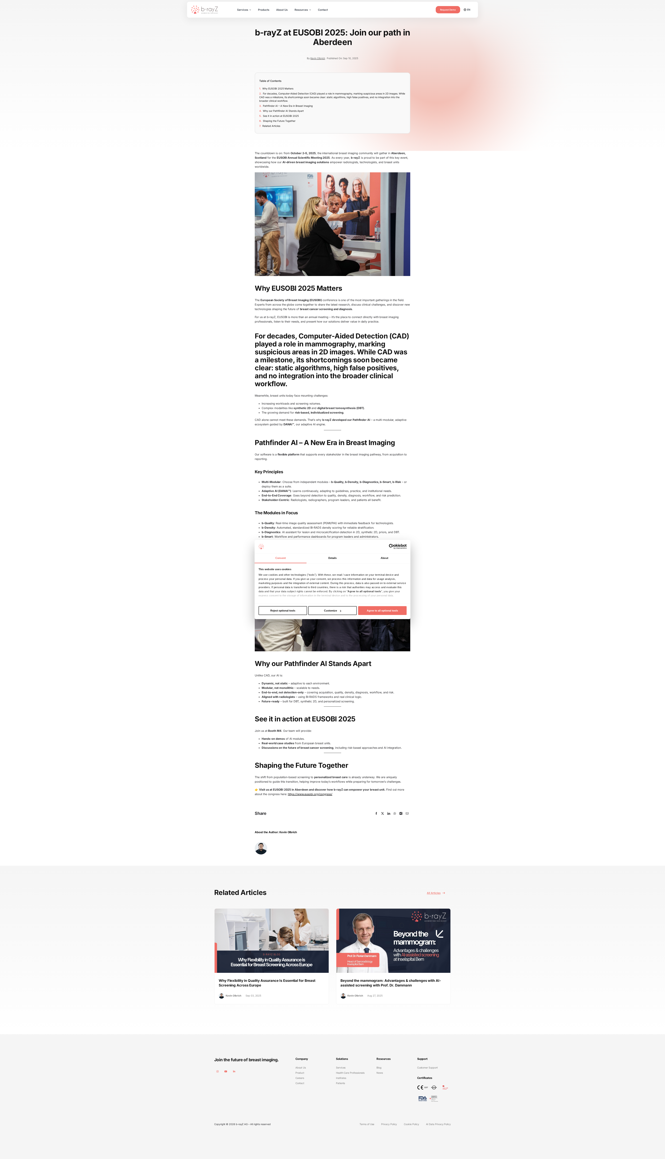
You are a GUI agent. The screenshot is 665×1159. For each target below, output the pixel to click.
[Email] (407, 813)
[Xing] (401, 813)
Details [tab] (332, 557)
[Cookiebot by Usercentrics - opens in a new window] (391, 546)
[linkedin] (234, 1071)
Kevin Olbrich (317, 58)
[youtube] (226, 1071)
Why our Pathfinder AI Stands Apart (283, 110)
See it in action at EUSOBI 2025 (281, 115)
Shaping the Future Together (279, 120)
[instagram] (217, 1071)
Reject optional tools (282, 610)
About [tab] (384, 557)
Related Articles (271, 125)
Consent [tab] (280, 557)
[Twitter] (382, 813)
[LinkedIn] (389, 813)
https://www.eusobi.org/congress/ (310, 794)
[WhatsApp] (395, 813)
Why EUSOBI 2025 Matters (277, 88)
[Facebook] (376, 813)
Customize (330, 610)
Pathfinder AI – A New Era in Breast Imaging (288, 105)
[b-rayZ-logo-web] (204, 7)
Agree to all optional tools (382, 610)
